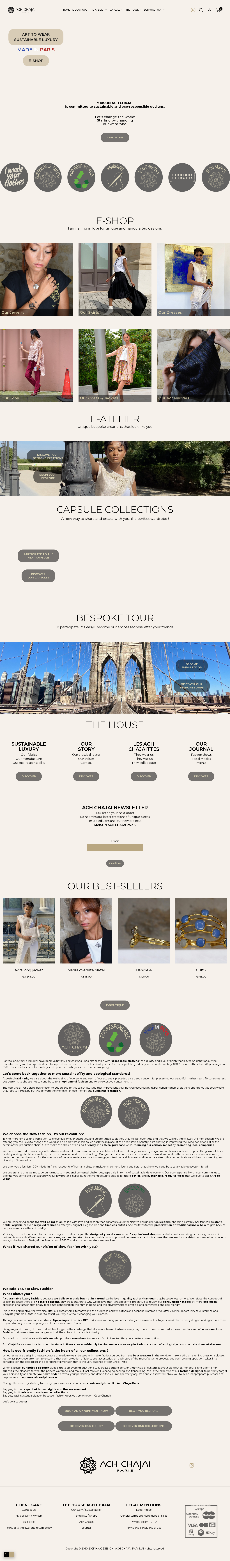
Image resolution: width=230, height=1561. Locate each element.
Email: (115, 841)
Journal (86, 1527)
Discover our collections (144, 1426)
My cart (37, 1515)
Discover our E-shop (86, 1426)
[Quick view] (30, 953)
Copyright (72, 1548)
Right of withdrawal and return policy (29, 1527)
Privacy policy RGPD (144, 1521)
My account (22, 1515)
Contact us (29, 1509)
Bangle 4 (144, 970)
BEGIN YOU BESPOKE (143, 1411)
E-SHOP (36, 61)
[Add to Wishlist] (21, 953)
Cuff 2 (201, 970)
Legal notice (144, 1509)
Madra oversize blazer (86, 970)
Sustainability (93, 1509)
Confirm (115, 863)
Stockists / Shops (86, 1515)
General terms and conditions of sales (143, 1515)
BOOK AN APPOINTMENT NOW (86, 1411)
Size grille (29, 1521)
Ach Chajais (86, 1521)
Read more (115, 137)
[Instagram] (193, 10)
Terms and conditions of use (143, 1527)
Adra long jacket (29, 970)
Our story (77, 1509)
